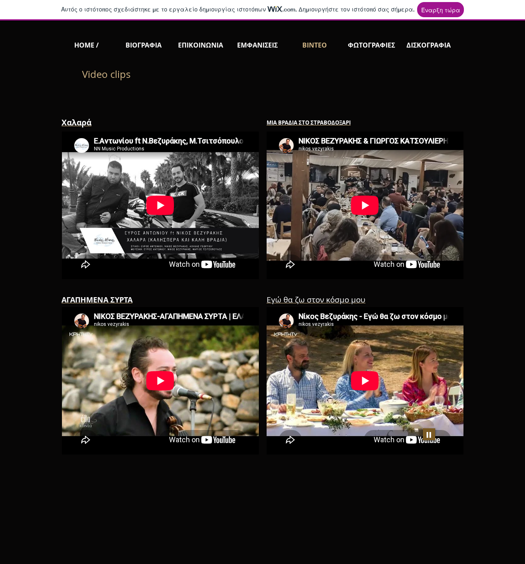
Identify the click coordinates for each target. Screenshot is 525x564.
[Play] (429, 434)
